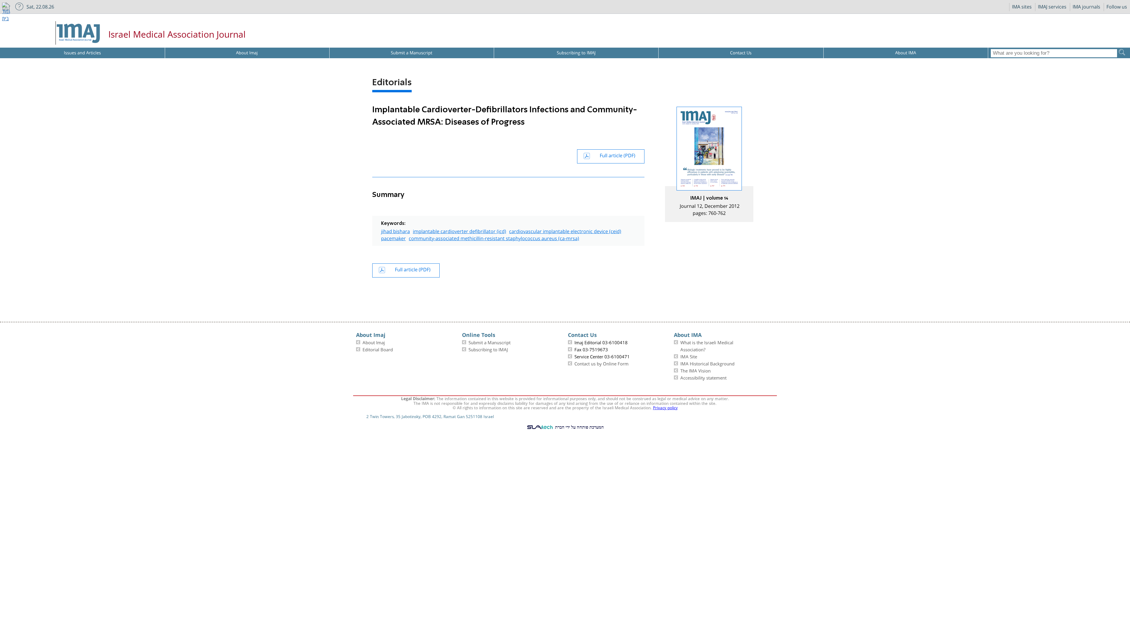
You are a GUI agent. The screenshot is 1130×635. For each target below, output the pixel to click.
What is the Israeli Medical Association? (706, 345)
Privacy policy (665, 407)
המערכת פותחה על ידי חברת (579, 427)
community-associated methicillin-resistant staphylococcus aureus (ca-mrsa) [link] (494, 238)
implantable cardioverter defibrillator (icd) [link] (459, 230)
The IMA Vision (695, 370)
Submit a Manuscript (489, 341)
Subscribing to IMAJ (488, 348)
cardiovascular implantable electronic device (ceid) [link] (565, 230)
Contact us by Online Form (601, 363)
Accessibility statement (703, 377)
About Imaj (374, 341)
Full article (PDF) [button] (617, 155)
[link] (709, 164)
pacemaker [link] (393, 238)
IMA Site (688, 356)
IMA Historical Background (707, 363)
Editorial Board (378, 348)
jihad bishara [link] (395, 230)
